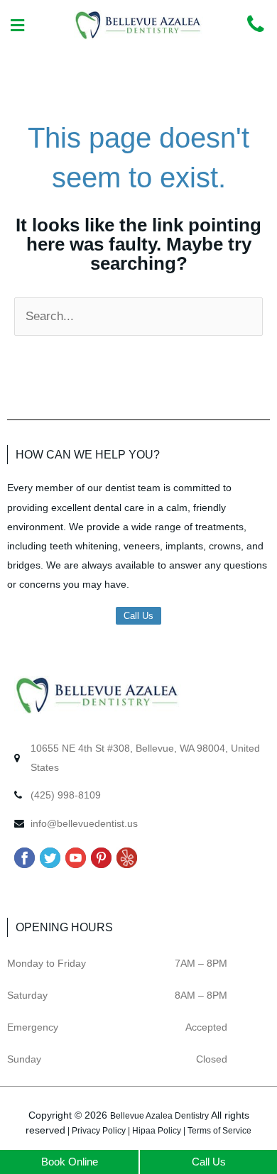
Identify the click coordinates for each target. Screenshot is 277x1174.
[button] (17, 26)
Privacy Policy (99, 1131)
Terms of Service (219, 1131)
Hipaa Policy (156, 1131)
